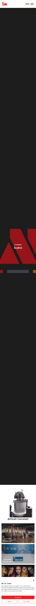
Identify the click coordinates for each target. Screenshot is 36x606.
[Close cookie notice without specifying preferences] (33, 580)
